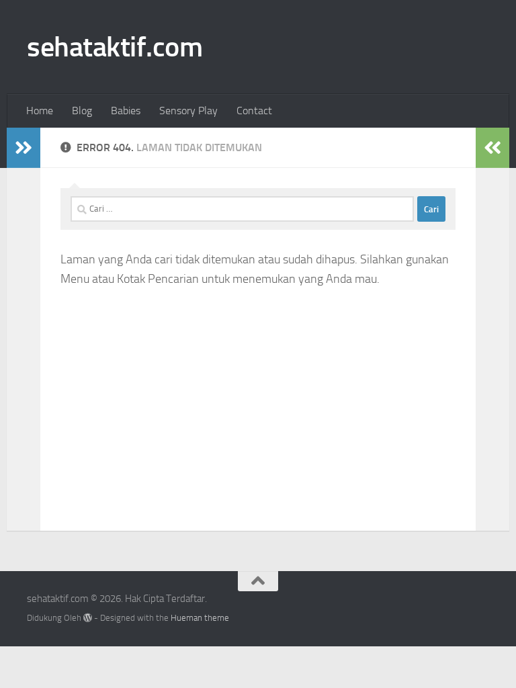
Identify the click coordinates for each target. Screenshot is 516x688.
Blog (82, 110)
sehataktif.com (114, 47)
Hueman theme (200, 618)
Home (39, 110)
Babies (125, 110)
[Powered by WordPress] (87, 617)
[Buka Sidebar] (23, 148)
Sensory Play (188, 110)
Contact (254, 110)
